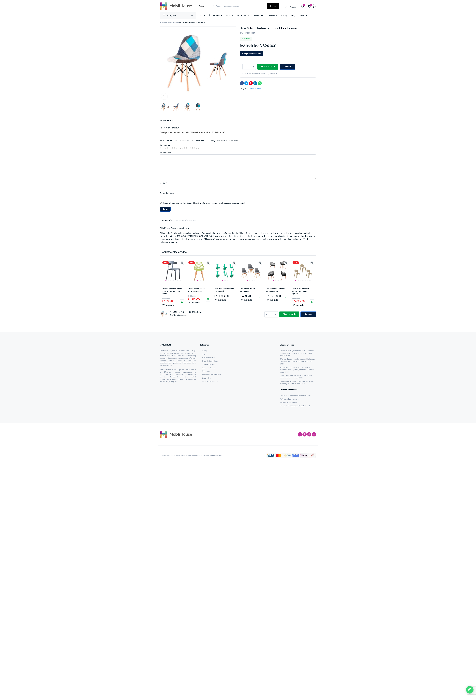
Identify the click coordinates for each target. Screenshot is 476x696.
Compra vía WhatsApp (251, 54)
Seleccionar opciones (312, 301)
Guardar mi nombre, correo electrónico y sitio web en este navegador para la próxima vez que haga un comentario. (204, 203)
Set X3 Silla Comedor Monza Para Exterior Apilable (300, 291)
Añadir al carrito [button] (182, 301)
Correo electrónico (167, 193)
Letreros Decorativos (210, 387)
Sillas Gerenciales (208, 363)
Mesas (272, 15)
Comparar (273, 78)
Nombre (163, 183)
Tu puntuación (165, 145)
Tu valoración (165, 153)
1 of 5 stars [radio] (161, 148)
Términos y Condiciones (288, 408)
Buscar (273, 6)
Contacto (303, 15)
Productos (217, 15)
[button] (164, 96)
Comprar (288, 71)
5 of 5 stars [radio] (194, 148)
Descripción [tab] (166, 221)
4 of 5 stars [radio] (184, 148)
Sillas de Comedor (171, 23)
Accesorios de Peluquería (211, 380)
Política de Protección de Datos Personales (296, 401)
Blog (293, 15)
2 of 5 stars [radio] (167, 148)
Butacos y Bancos (208, 373)
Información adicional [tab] (187, 221)
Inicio (202, 15)
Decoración (258, 15)
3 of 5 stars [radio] (175, 148)
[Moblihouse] (176, 6)
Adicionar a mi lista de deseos (255, 78)
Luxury (284, 15)
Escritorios (241, 15)
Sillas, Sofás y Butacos (210, 367)
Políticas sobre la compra (289, 405)
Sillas (228, 15)
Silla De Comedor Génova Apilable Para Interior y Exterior (172, 291)
